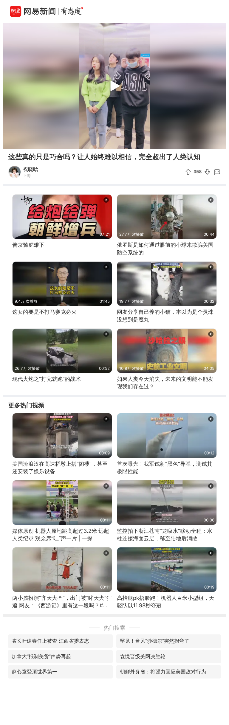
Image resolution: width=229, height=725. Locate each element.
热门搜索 (114, 628)
